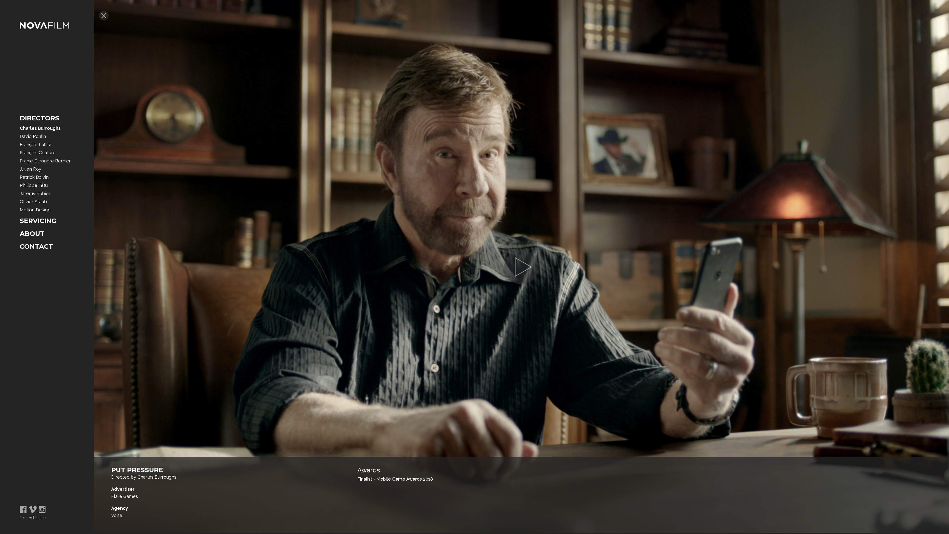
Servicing (38, 221)
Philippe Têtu (34, 185)
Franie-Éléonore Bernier (45, 160)
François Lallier (36, 144)
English (40, 517)
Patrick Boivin (34, 177)
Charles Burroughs (40, 128)
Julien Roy (30, 169)
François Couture (38, 152)
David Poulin (33, 136)
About (32, 234)
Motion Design (35, 209)
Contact (36, 246)
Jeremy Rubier (35, 193)
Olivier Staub (33, 201)
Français (26, 517)
